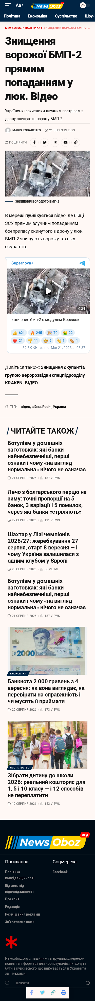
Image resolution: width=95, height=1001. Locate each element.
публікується (39, 215)
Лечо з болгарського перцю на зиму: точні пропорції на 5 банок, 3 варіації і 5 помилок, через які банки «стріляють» (47, 502)
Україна (59, 407)
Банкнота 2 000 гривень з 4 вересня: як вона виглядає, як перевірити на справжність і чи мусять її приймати (46, 691)
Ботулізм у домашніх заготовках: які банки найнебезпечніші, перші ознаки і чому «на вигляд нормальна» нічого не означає (47, 456)
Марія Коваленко (26, 130)
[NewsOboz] (48, 5)
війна (36, 407)
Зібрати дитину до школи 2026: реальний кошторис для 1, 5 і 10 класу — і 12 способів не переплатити (46, 785)
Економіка (18, 673)
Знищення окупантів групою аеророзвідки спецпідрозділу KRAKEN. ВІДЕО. (45, 375)
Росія (46, 407)
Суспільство (20, 767)
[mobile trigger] (9, 5)
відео (25, 407)
